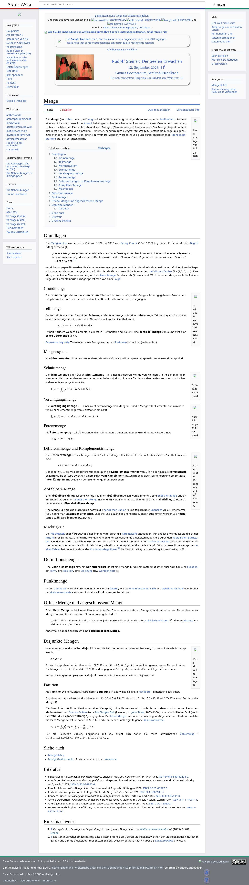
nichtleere (145, 691)
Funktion (192, 566)
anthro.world (152, 19)
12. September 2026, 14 (146, 67)
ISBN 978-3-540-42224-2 (173, 776)
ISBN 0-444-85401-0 (167, 796)
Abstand (188, 620)
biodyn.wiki (184, 19)
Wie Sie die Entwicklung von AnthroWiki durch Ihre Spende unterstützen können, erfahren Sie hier (108, 31)
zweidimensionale (173, 588)
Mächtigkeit (58, 533)
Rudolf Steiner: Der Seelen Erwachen (147, 61)
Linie (153, 588)
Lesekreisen (110, 27)
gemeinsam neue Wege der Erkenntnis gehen (122, 15)
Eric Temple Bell (104, 712)
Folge (117, 279)
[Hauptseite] (19, 14)
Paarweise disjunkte (58, 342)
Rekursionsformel (153, 720)
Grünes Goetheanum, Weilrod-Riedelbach (146, 73)
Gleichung (86, 570)
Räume (114, 588)
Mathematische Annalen (154, 829)
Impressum (49, 880)
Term (53, 570)
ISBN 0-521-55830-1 (160, 803)
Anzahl (88, 123)
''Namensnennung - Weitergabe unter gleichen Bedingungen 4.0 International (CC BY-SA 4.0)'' (107, 867)
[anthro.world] (135, 19)
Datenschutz (10, 880)
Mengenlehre (59, 243)
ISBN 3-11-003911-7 (152, 792)
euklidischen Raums (157, 620)
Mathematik (167, 119)
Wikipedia (111, 759)
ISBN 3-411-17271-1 (185, 799)
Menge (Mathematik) (61, 759)
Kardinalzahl (129, 533)
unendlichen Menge (86, 499)
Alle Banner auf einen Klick (122, 49)
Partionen (121, 342)
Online (55, 832)
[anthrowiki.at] (100, 19)
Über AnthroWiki (30, 880)
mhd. (69, 119)
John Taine (138, 712)
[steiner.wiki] (115, 23)
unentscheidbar (164, 840)
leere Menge (108, 275)
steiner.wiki (130, 23)
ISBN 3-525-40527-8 (155, 788)
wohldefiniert (107, 570)
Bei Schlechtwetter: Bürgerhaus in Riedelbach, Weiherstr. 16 (147, 78)
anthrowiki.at (117, 19)
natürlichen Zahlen (160, 271)
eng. (91, 119)
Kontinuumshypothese (103, 549)
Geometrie (60, 588)
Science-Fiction (78, 712)
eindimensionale (139, 588)
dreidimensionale (60, 592)
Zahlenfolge (187, 733)
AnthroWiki (19, 4)
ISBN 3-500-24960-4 (82, 784)
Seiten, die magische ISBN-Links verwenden (224, 90)
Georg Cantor (128, 243)
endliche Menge (167, 495)
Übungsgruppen (127, 27)
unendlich (156, 509)
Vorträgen (144, 27)
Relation (68, 570)
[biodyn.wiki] (169, 19)
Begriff (194, 243)
